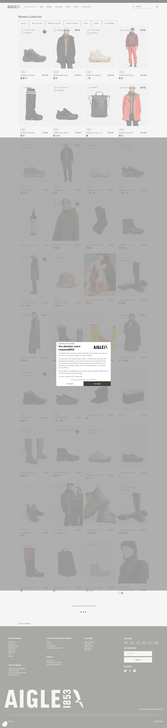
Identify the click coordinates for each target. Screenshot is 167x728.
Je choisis (69, 384)
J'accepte (97, 384)
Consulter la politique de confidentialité (70, 376)
